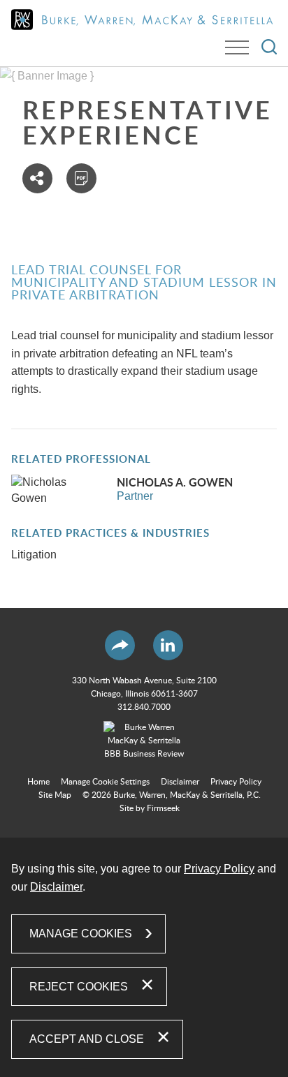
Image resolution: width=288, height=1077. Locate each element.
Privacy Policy (235, 782)
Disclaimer (180, 782)
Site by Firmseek (150, 808)
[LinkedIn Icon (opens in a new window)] (168, 645)
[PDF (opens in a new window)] (81, 178)
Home (38, 782)
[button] (37, 178)
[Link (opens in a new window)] (144, 741)
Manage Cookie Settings (105, 782)
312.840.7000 (144, 707)
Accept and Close (86, 1039)
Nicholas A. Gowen (175, 483)
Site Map (54, 795)
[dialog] (144, 957)
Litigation (34, 554)
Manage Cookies (80, 933)
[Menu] (237, 47)
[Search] (269, 46)
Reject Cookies (78, 987)
